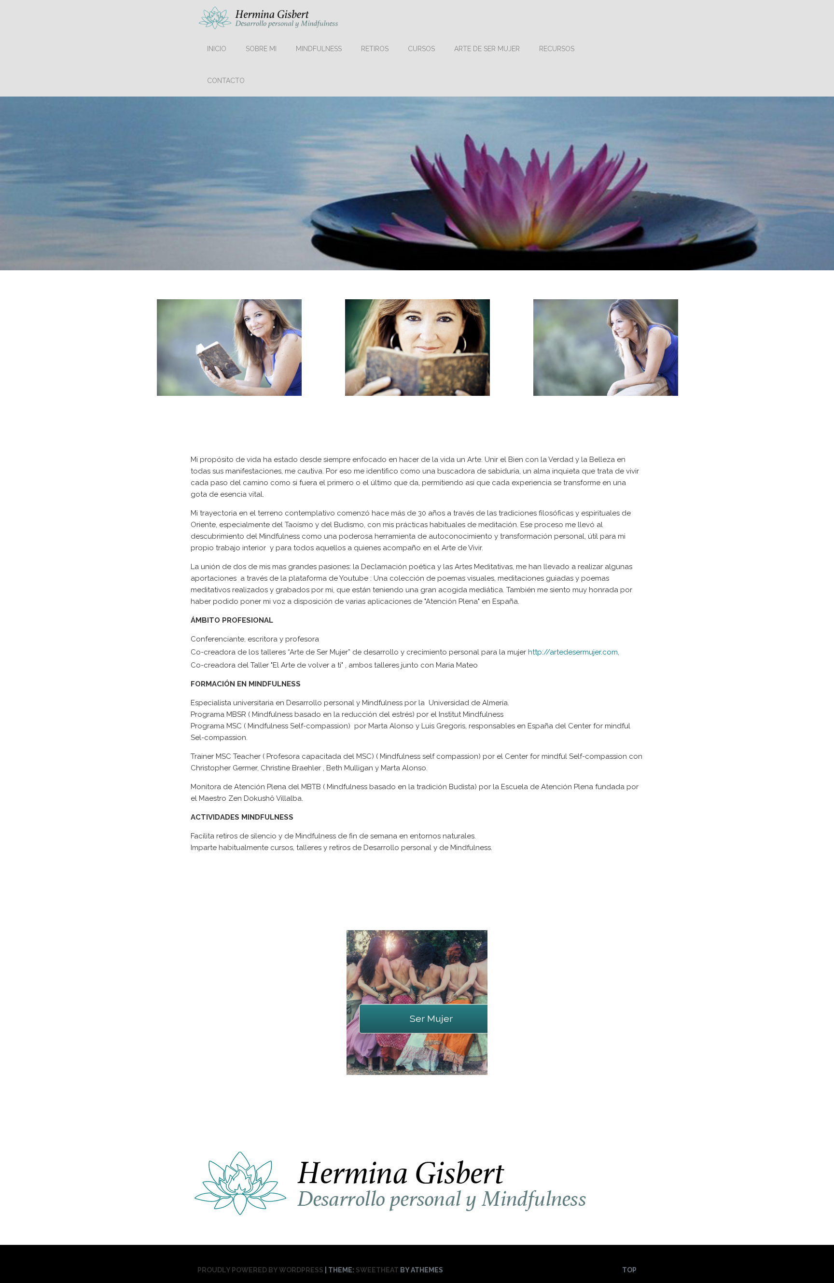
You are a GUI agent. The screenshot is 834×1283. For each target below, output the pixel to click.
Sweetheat (377, 1270)
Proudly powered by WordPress (260, 1270)
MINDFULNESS (319, 49)
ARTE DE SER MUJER (487, 49)
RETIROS (375, 49)
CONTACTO (226, 80)
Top (629, 1270)
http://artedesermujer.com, (573, 652)
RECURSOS (556, 49)
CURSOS (421, 49)
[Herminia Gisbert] (269, 25)
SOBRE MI (261, 49)
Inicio (216, 49)
